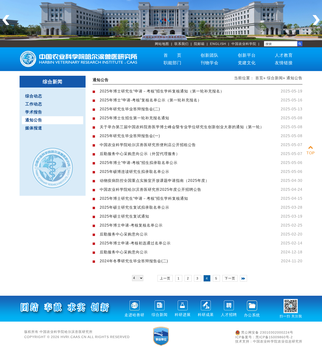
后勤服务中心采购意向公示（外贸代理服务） (140, 154)
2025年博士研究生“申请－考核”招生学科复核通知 (144, 198)
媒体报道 (33, 128)
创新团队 (210, 55)
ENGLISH (218, 44)
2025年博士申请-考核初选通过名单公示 (135, 243)
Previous (5, 20)
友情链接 (284, 62)
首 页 (173, 55)
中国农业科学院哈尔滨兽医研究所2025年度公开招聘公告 (150, 189)
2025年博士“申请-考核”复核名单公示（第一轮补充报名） (151, 100)
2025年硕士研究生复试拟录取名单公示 (134, 207)
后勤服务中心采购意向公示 (124, 234)
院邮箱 (199, 44)
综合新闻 (275, 78)
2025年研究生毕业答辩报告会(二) (130, 109)
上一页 (165, 278)
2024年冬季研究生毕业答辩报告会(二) (134, 261)
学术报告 (33, 112)
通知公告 (33, 120)
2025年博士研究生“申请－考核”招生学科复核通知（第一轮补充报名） (162, 91)
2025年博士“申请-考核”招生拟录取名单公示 (139, 163)
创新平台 (247, 55)
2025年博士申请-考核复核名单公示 (131, 225)
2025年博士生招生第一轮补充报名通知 (134, 118)
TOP (310, 153)
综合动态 (33, 96)
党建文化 (247, 62)
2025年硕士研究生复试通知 (124, 216)
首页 (259, 78)
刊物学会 (210, 62)
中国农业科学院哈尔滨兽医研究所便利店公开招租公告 (148, 145)
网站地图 (162, 44)
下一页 (230, 278)
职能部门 (173, 62)
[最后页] (243, 278)
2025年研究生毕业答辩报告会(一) (130, 136)
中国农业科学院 (243, 44)
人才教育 (284, 55)
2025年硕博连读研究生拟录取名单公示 (134, 172)
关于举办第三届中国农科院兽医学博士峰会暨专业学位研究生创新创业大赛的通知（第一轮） (182, 127)
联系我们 (181, 44)
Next (316, 20)
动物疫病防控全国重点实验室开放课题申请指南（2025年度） (154, 181)
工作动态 (33, 104)
